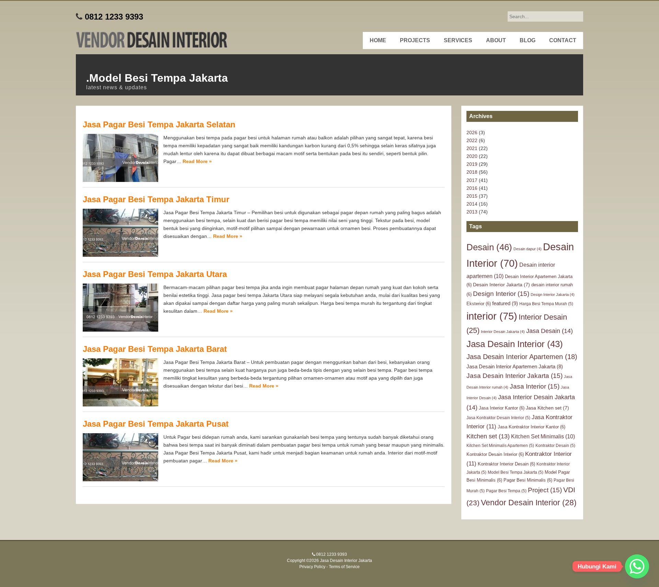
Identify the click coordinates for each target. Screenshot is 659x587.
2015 (471, 196)
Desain (489, 247)
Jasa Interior (534, 386)
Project (545, 490)
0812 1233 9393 (114, 16)
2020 (471, 156)
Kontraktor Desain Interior (495, 454)
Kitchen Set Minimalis (543, 436)
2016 (471, 188)
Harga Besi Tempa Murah (546, 303)
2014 (471, 204)
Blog (527, 40)
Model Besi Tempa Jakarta (515, 472)
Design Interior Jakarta (553, 294)
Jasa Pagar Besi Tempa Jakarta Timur (156, 199)
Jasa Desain (549, 330)
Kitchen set (488, 436)
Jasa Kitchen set (547, 408)
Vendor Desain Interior (529, 502)
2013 (471, 212)
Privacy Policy (312, 566)
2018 (471, 172)
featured (505, 303)
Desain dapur (527, 249)
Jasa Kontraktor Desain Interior (498, 417)
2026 (471, 132)
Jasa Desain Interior (514, 344)
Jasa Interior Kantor (501, 408)
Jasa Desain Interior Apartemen (521, 356)
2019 (471, 164)
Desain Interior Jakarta (501, 284)
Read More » (197, 161)
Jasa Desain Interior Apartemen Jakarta (514, 366)
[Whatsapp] (637, 566)
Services (458, 40)
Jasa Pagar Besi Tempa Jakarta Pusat (156, 423)
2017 (471, 180)
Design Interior (501, 293)
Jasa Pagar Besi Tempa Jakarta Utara (155, 274)
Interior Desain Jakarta (503, 332)
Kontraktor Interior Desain (506, 464)
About (496, 40)
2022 (471, 140)
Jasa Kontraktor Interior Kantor (531, 426)
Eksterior (478, 303)
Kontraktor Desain (555, 445)
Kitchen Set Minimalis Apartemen (500, 445)
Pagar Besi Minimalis (528, 480)
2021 (471, 148)
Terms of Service (344, 566)
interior (491, 316)
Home (378, 40)
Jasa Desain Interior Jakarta (514, 375)
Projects (415, 40)
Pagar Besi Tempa (506, 490)
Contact (562, 40)
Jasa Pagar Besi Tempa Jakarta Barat (155, 349)
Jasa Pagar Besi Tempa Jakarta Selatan (159, 124)
